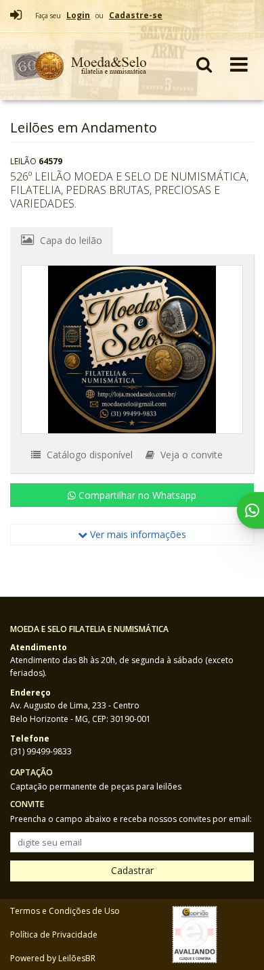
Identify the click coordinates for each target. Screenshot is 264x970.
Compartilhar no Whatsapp (136, 495)
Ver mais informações (136, 534)
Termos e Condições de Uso (65, 911)
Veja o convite (190, 454)
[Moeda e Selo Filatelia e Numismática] (79, 66)
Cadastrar (132, 870)
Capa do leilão (69, 240)
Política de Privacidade (53, 934)
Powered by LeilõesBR (52, 958)
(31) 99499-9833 (41, 751)
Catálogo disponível (88, 454)
